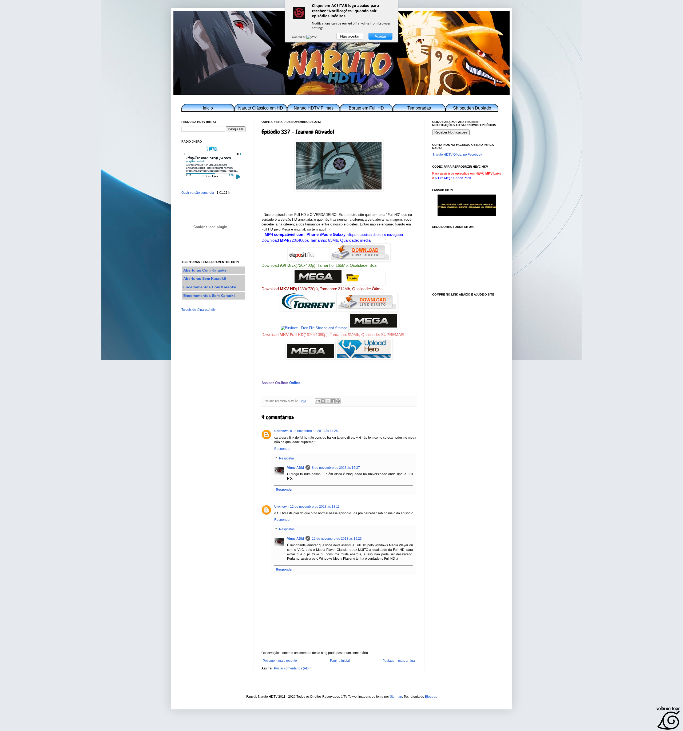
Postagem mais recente (280, 661)
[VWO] (311, 37)
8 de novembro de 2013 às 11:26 (314, 431)
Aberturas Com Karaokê (205, 270)
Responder (282, 449)
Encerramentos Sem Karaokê (209, 295)
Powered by (298, 37)
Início (208, 108)
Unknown (281, 431)
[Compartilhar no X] (328, 401)
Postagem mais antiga (399, 661)
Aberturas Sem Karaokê (204, 278)
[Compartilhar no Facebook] (333, 401)
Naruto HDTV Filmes (313, 108)
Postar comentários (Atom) (293, 668)
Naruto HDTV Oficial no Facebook (457, 154)
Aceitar (380, 36)
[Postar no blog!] (322, 401)
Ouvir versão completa (197, 193)
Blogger (430, 696)
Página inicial (340, 661)
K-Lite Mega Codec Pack (453, 178)
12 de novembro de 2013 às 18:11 (315, 506)
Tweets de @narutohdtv (198, 310)
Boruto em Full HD (366, 108)
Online (294, 383)
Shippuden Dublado (472, 108)
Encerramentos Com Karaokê (209, 287)
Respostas (287, 458)
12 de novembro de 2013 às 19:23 (337, 538)
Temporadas (419, 108)
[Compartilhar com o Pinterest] (338, 401)
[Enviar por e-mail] (317, 401)
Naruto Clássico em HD (260, 108)
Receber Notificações (450, 132)
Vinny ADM (295, 468)
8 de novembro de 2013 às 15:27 (336, 468)
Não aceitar (350, 36)
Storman (396, 696)
